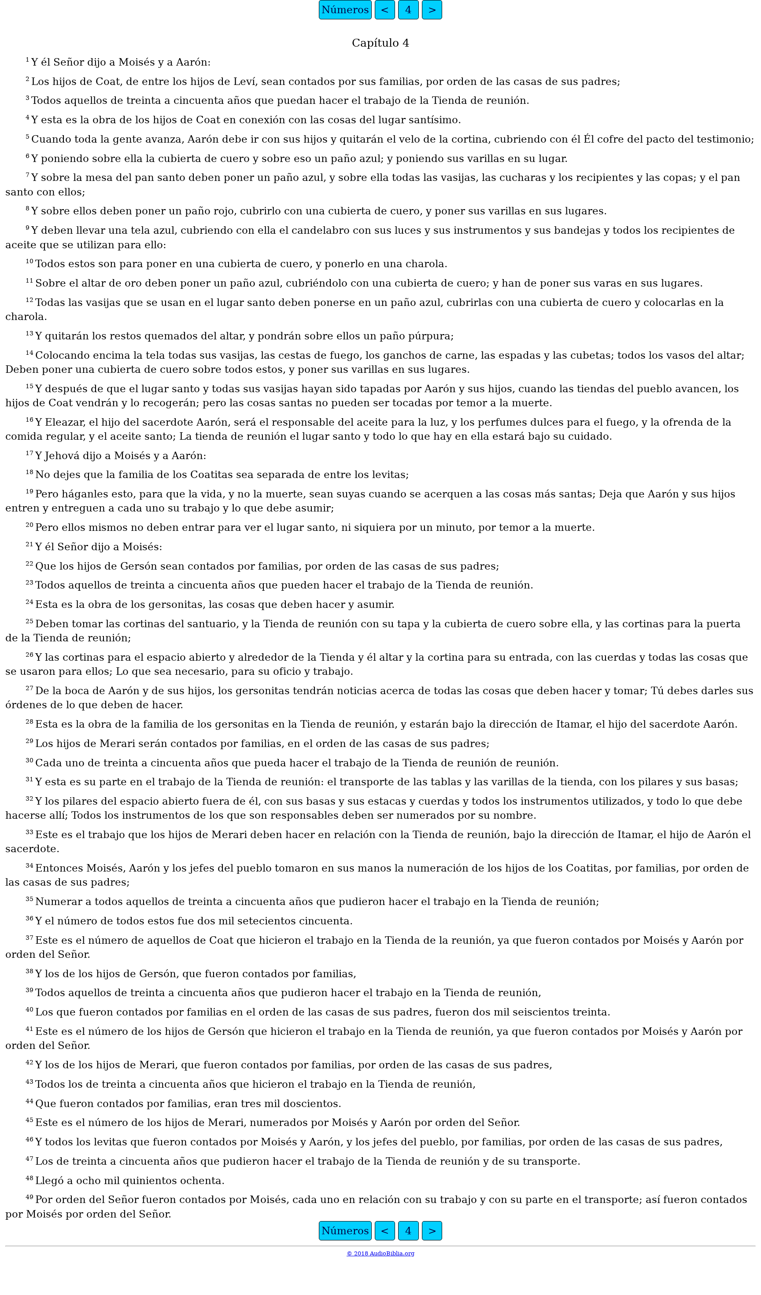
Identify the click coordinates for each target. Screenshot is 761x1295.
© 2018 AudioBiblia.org (380, 1253)
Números (345, 9)
